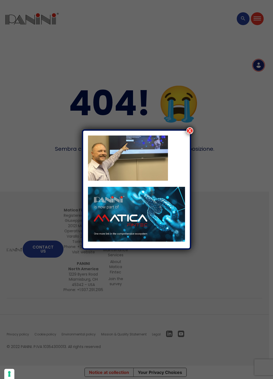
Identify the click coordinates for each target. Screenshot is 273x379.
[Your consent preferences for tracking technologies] (9, 374)
